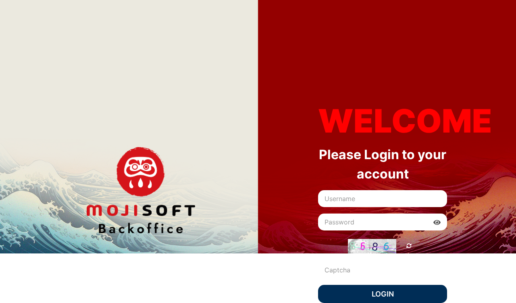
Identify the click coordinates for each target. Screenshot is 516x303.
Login (383, 294)
